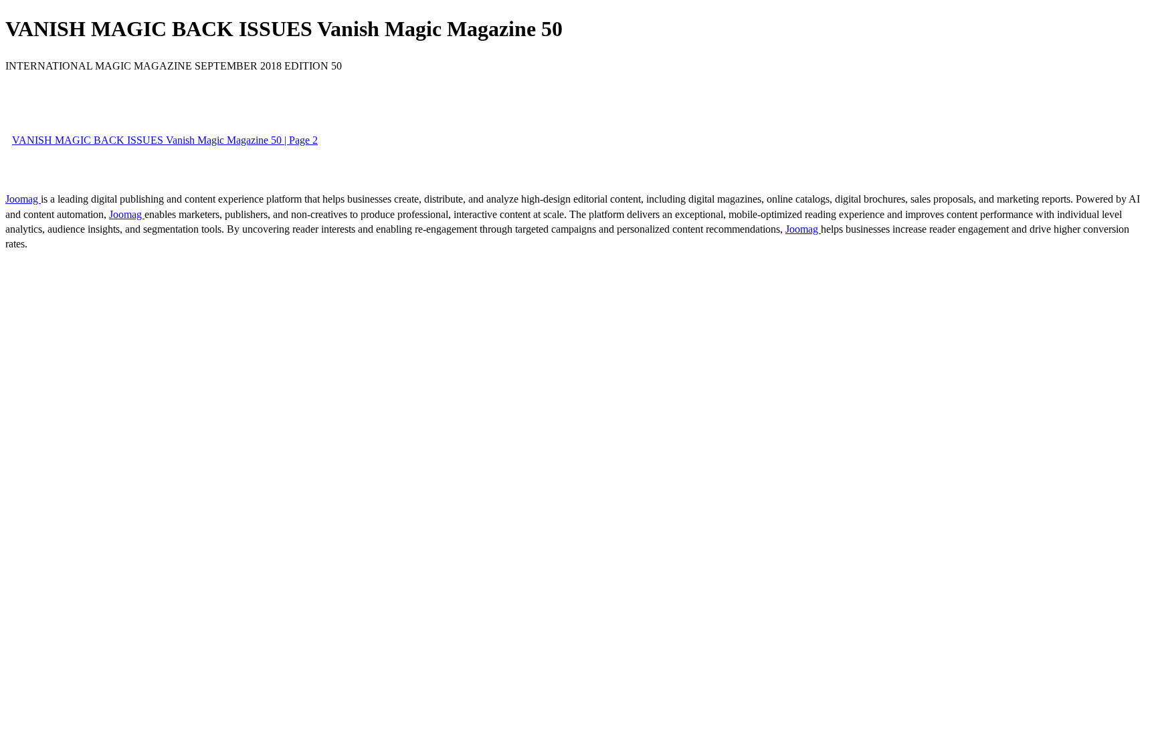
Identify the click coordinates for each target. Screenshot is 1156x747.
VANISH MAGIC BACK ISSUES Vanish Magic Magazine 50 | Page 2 (165, 140)
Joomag (23, 199)
